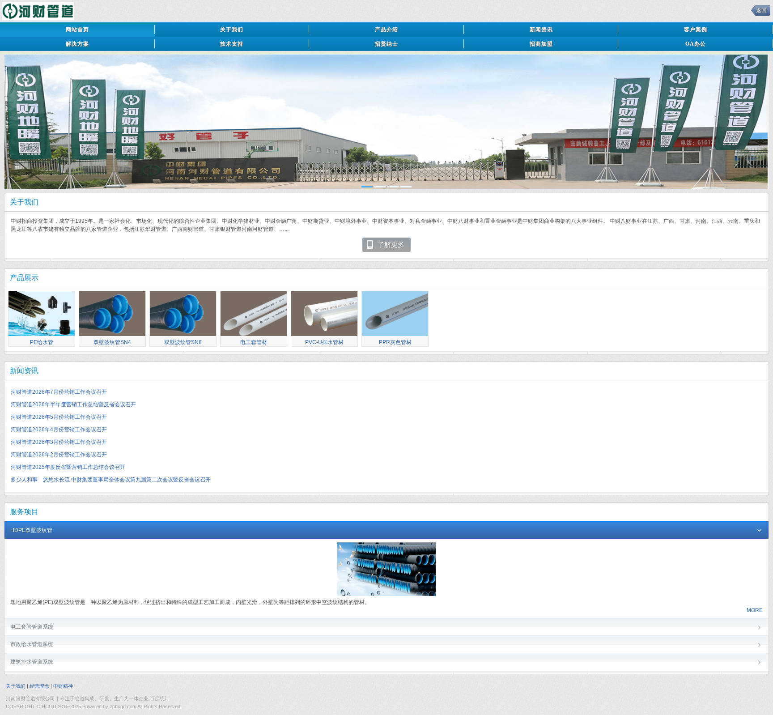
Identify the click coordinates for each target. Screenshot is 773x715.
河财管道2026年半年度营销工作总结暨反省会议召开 (73, 404)
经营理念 (39, 686)
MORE (755, 610)
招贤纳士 (386, 44)
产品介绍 (386, 29)
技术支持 (231, 44)
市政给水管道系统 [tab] (31, 644)
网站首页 (77, 29)
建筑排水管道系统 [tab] (31, 662)
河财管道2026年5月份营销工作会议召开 (59, 417)
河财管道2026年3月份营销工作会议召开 (59, 442)
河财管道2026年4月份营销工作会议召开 (59, 429)
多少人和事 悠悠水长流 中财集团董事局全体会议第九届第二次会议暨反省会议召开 (111, 480)
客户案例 (695, 29)
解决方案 (77, 44)
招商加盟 (541, 44)
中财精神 (63, 686)
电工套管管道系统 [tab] (31, 627)
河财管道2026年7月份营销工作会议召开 (59, 392)
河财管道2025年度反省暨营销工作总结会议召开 (68, 467)
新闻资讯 (541, 29)
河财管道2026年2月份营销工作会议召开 (59, 454)
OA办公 (695, 44)
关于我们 (231, 29)
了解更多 (391, 244)
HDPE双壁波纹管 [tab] (31, 530)
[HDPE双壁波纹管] (386, 594)
